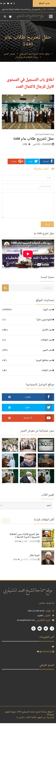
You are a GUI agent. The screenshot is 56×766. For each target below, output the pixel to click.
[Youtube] (8, 3)
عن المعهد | (41, 717)
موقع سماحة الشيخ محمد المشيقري (35, 54)
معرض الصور (9, 54)
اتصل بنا (20, 717)
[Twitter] (11, 3)
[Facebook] (14, 3)
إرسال (47, 224)
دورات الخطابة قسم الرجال (26, 57)
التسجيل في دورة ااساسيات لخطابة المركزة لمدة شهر (28, 9)
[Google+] (4, 3)
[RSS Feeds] (1, 3)
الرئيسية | (50, 717)
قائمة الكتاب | (30, 717)
